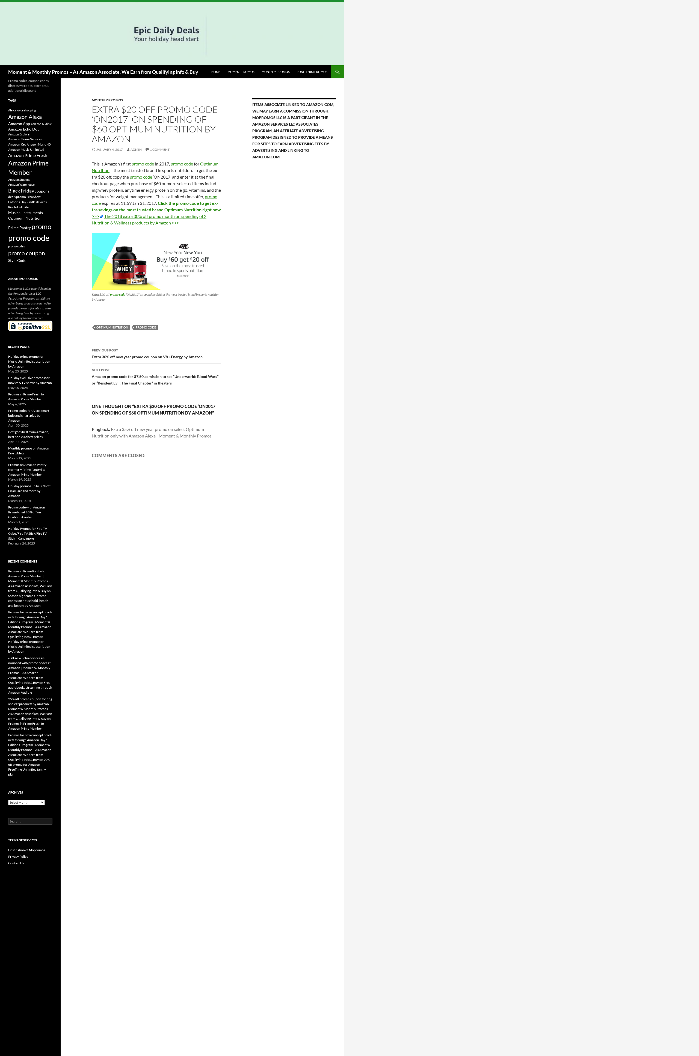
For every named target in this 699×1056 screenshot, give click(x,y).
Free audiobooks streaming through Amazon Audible (30, 687)
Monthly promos (276, 71)
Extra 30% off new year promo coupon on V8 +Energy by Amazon (147, 353)
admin (136, 149)
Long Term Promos (312, 71)
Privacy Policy (18, 856)
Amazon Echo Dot (23, 129)
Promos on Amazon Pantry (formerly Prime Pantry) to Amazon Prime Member (27, 470)
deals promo (17, 197)
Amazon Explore (18, 134)
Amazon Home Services (25, 139)
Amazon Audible (41, 124)
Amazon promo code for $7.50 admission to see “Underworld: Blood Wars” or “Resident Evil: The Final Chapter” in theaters (155, 376)
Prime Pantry (19, 227)
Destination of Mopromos (26, 850)
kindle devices (37, 202)
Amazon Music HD (39, 144)
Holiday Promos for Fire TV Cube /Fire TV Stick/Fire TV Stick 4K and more (27, 533)
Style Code (17, 260)
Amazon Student (19, 179)
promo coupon (26, 253)
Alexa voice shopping (22, 110)
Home (215, 71)
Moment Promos (240, 71)
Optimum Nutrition (112, 327)
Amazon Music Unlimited (26, 149)
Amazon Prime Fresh (27, 155)
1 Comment (160, 149)
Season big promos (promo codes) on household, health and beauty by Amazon (28, 601)
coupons (42, 191)
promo (41, 226)
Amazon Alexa (25, 116)
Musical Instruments (25, 212)
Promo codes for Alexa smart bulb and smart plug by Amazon (28, 415)
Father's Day (17, 202)
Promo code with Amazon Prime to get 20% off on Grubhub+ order (26, 512)
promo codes (16, 246)
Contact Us (16, 863)
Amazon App (19, 124)
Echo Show (33, 197)
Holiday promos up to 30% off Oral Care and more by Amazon (29, 491)
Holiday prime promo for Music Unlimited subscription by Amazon (29, 361)
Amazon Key (17, 144)
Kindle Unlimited (19, 207)
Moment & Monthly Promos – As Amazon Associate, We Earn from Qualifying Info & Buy (103, 72)
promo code (143, 163)
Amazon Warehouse (21, 184)
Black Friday (21, 191)
